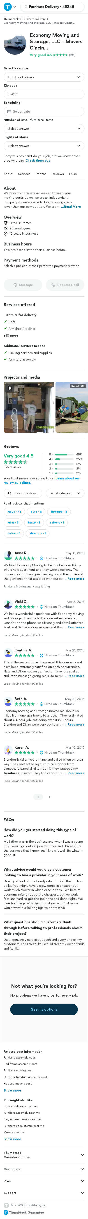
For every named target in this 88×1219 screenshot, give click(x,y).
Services (24, 174)
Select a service (16, 68)
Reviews (58, 174)
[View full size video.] (29, 407)
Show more (12, 1090)
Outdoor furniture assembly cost (25, 1077)
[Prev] (38, 797)
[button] (15, 43)
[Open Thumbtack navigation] (10, 6)
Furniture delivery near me (20, 1106)
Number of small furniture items (28, 120)
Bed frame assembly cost (20, 1064)
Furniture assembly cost (19, 1057)
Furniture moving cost (18, 1070)
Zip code (10, 85)
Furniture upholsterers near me (24, 1125)
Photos (41, 174)
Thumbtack (11, 19)
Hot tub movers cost (18, 1083)
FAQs (73, 174)
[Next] (50, 797)
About (8, 174)
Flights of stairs (16, 137)
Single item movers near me (22, 1119)
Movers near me (14, 1132)
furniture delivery (34, 19)
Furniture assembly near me (22, 1112)
